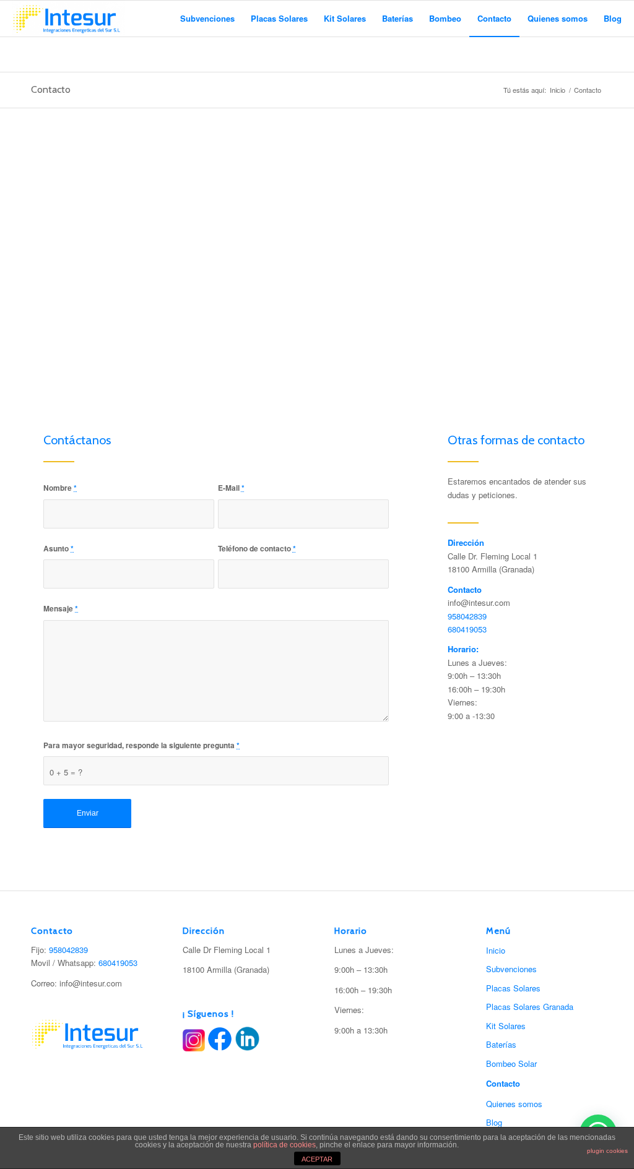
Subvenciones (511, 969)
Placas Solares (513, 988)
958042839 (467, 616)
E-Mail (231, 488)
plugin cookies (607, 1150)
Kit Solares (506, 1026)
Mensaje (60, 608)
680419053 (467, 629)
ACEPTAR (317, 1159)
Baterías (501, 1044)
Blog (494, 1122)
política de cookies (284, 1145)
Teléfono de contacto (257, 548)
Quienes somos (514, 1104)
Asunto (58, 548)
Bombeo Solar (511, 1063)
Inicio (557, 90)
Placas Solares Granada (529, 1006)
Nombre (60, 488)
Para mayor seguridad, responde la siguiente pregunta (141, 745)
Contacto (51, 89)
